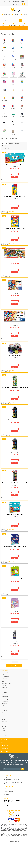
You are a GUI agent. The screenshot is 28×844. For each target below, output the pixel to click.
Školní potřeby (9, 31)
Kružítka (13, 124)
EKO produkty (4, 745)
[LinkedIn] (25, 4)
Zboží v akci (7, 23)
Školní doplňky (13, 59)
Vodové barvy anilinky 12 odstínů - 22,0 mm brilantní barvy (15, 387)
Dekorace (4, 67)
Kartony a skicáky (22, 43)
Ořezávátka (4, 124)
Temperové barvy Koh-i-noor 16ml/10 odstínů (15, 323)
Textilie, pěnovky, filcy (13, 76)
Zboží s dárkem (17, 23)
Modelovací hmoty (22, 51)
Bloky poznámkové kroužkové (13, 134)
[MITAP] (14, 11)
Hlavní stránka (3, 31)
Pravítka (22, 124)
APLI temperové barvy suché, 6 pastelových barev (15, 609)
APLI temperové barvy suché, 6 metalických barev (15, 546)
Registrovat (7, 14)
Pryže (13, 116)
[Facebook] (22, 4)
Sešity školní (13, 108)
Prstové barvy (4, 708)
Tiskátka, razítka (4, 83)
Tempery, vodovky (17, 31)
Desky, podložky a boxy (4, 59)
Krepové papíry (13, 67)
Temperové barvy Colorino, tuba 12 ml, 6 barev (14, 228)
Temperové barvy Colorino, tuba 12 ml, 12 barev (14, 196)
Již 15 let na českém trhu (10, 780)
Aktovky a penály (13, 51)
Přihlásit (16, 14)
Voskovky (4, 108)
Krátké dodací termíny (10, 783)
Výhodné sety (4, 751)
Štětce (4, 75)
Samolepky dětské (13, 84)
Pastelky (13, 42)
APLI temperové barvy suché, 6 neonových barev (15, 578)
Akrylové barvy (5, 705)
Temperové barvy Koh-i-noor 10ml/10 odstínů (15, 260)
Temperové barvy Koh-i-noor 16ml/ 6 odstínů (15, 291)
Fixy (13, 100)
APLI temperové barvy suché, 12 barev (14, 164)
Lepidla (22, 108)
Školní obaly (4, 678)
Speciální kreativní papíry (22, 76)
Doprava (6, 789)
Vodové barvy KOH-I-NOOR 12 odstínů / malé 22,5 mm (15, 419)
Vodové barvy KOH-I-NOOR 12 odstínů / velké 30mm (14, 450)
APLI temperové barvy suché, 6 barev (15, 514)
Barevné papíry (4, 133)
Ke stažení (6, 794)
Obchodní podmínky (8, 791)
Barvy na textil (4, 100)
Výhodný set (23, 25)
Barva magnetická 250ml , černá (15, 641)
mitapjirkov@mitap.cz (9, 803)
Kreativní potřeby (4, 43)
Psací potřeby (22, 133)
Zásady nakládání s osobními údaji (11, 792)
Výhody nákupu (8, 777)
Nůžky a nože (4, 116)
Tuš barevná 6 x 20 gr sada (15, 355)
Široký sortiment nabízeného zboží (12, 779)
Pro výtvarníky (22, 67)
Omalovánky (22, 83)
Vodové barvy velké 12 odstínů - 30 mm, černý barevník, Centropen (14, 483)
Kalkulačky (22, 116)
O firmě (5, 788)
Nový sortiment (13, 25)
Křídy (22, 100)
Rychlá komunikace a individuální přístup (13, 782)
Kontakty (6, 795)
